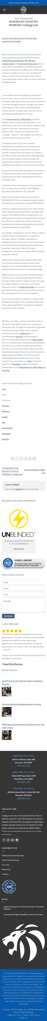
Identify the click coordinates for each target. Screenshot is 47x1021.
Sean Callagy (37, 339)
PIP (26, 60)
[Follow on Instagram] (8, 840)
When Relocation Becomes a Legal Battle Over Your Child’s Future (23, 726)
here (29, 361)
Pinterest (5, 411)
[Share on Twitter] (21, 459)
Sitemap (30, 1012)
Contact (5, 874)
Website (5, 439)
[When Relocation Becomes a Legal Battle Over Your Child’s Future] (6, 735)
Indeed (4, 417)
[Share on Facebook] (17, 459)
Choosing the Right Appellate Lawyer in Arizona (21, 704)
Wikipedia (6, 433)
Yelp (3, 422)
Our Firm (5, 865)
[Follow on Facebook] (4, 840)
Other (16, 18)
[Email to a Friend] (26, 459)
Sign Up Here (19, 549)
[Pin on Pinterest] (30, 459)
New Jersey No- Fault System (19, 119)
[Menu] (4, 10)
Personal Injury (26, 18)
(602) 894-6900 (23, 798)
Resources (6, 869)
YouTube (5, 406)
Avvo (4, 389)
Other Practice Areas (10, 860)
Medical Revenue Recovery (13, 60)
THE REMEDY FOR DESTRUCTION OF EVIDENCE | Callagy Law (12, 471)
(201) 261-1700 (23, 765)
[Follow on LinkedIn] (17, 840)
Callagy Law (25, 333)
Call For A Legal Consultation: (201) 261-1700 (24, 3)
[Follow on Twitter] (13, 840)
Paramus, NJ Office (23, 756)
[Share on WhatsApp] (13, 459)
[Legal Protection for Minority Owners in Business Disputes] (6, 691)
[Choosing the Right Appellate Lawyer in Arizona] (6, 712)
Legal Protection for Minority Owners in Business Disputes (22, 682)
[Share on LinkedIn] (34, 459)
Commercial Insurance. (27, 64)
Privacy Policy (20, 1012)
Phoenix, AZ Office (23, 788)
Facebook (16, 364)
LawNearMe (7, 428)
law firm (19, 336)
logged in (19, 489)
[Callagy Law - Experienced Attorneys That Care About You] (23, 10)
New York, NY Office (23, 772)
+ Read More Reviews (12, 664)
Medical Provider (27, 287)
